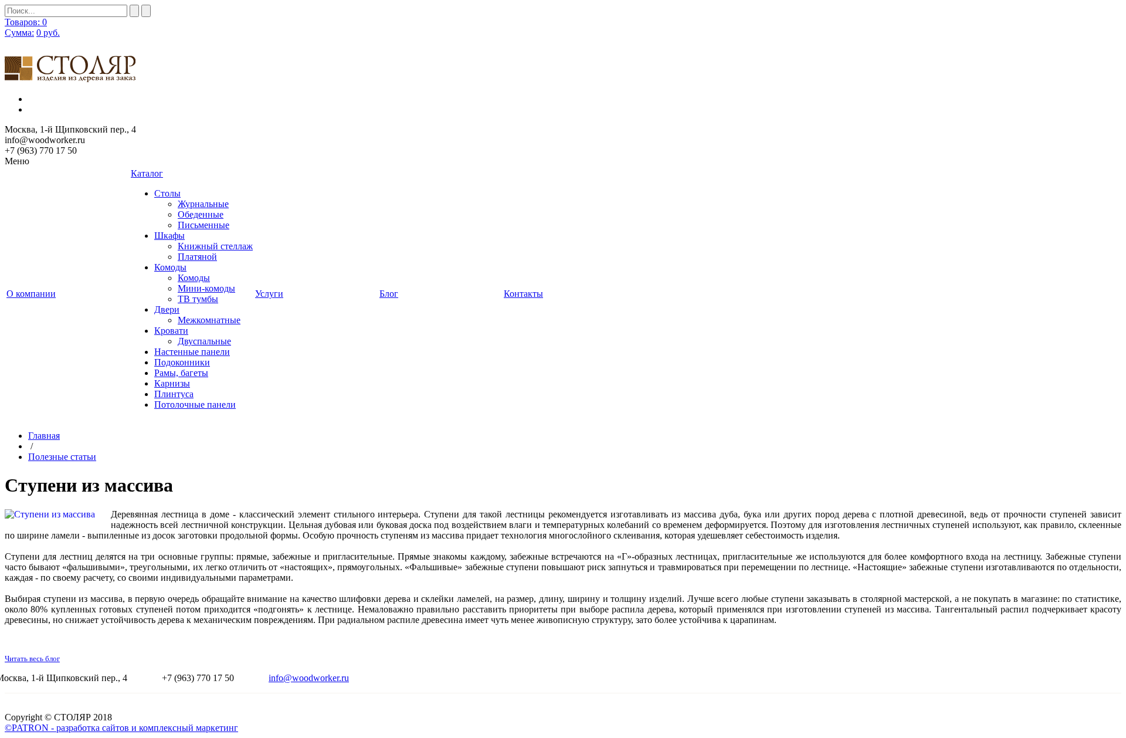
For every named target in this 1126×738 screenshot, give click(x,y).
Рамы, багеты (181, 373)
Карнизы (172, 383)
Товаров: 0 (26, 22)
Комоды (170, 267)
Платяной (197, 257)
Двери (166, 309)
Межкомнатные (209, 320)
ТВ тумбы (198, 299)
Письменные (203, 225)
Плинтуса (174, 394)
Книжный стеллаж (215, 246)
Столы (167, 193)
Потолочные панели (195, 404)
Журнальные (203, 204)
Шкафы (169, 236)
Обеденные (200, 214)
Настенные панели (192, 352)
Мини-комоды (206, 288)
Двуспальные (204, 341)
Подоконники (182, 362)
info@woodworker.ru (309, 678)
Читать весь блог (32, 658)
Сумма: (19, 33)
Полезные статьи (62, 457)
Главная (44, 436)
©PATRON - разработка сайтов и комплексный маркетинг (121, 728)
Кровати (171, 331)
